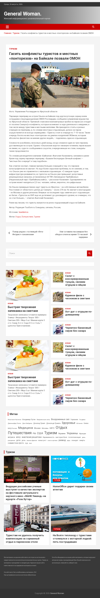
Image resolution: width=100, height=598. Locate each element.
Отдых (18, 217)
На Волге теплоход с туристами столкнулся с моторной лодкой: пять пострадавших (72, 538)
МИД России (12, 428)
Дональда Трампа (53, 423)
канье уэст (42, 440)
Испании (79, 423)
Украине (61, 433)
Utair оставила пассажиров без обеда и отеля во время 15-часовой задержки (71, 234)
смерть (82, 440)
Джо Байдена (27, 423)
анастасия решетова (32, 437)
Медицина (25, 427)
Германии (74, 419)
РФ (34, 433)
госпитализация (74, 437)
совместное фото (16, 443)
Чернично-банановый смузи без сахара (78, 329)
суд (26, 443)
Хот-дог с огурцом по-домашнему (78, 313)
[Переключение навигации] (7, 27)
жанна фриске (32, 440)
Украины (72, 433)
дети (18, 440)
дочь (24, 440)
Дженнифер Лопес (14, 423)
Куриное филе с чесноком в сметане (77, 297)
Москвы (45, 428)
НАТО (52, 428)
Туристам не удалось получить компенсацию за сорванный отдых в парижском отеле (25, 538)
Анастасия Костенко (14, 419)
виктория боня (61, 437)
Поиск (89, 253)
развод (62, 440)
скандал (74, 440)
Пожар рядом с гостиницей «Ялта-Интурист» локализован (28, 233)
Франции (82, 434)
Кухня (10, 303)
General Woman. (23, 14)
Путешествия (27, 217)
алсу (18, 437)
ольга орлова (52, 440)
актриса (11, 437)
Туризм (13, 49)
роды (68, 440)
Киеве (86, 423)
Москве (37, 428)
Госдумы (82, 419)
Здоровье (68, 423)
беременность (48, 437)
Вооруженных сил (60, 419)
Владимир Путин (29, 419)
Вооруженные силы (43, 419)
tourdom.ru (23, 212)
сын (30, 443)
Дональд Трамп (39, 423)
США (40, 433)
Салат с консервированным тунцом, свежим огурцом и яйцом (77, 280)
